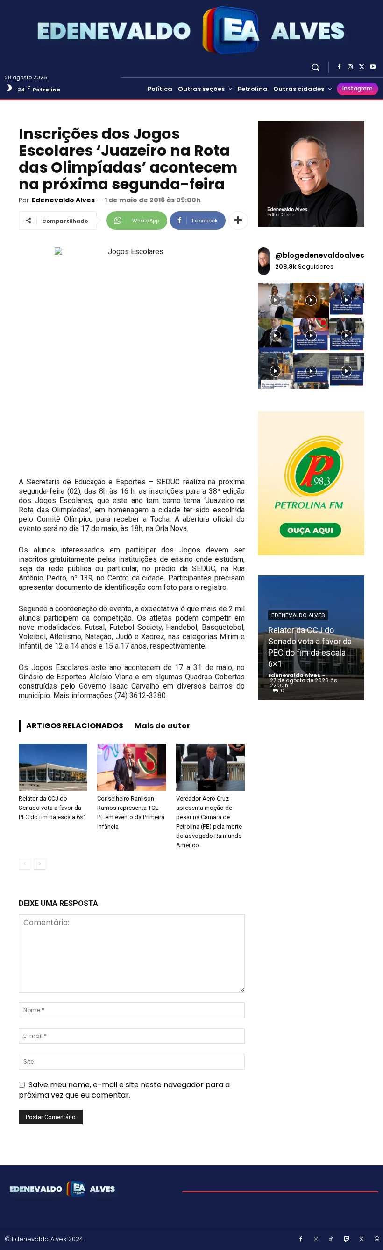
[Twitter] (361, 67)
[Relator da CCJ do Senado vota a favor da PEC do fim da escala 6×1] (53, 767)
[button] (315, 67)
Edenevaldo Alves (63, 200)
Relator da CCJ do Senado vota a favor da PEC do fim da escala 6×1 (52, 808)
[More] (238, 220)
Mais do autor (162, 725)
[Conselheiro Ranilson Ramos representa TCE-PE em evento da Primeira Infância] (131, 767)
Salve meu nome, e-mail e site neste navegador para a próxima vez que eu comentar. (124, 1089)
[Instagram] (350, 67)
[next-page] (39, 864)
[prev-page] (24, 864)
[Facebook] (339, 67)
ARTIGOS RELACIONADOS (74, 725)
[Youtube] (372, 67)
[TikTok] (331, 1239)
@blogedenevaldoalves (319, 255)
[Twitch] (346, 1239)
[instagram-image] (275, 300)
